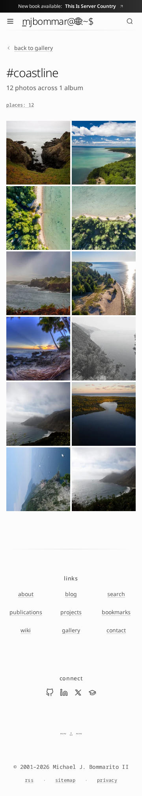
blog (71, 594)
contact (116, 630)
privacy (107, 780)
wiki (26, 630)
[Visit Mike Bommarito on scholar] (92, 692)
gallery (71, 630)
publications (25, 612)
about (26, 594)
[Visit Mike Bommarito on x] (78, 692)
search (116, 594)
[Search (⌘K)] (130, 21)
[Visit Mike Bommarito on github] (50, 692)
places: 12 (20, 105)
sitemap (65, 780)
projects (71, 612)
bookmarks (116, 612)
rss (29, 780)
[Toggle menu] (10, 21)
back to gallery (33, 48)
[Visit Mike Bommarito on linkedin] (64, 692)
